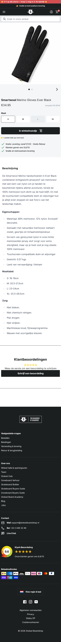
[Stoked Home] (30, 11)
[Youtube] (36, 602)
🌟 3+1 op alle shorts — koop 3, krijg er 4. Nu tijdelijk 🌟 (24, 2)
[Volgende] (57, 89)
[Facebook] (25, 602)
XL (53, 119)
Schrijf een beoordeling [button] (31, 373)
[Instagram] (30, 602)
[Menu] (4, 12)
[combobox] (30, 19)
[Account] (51, 12)
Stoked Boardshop (34, 631)
